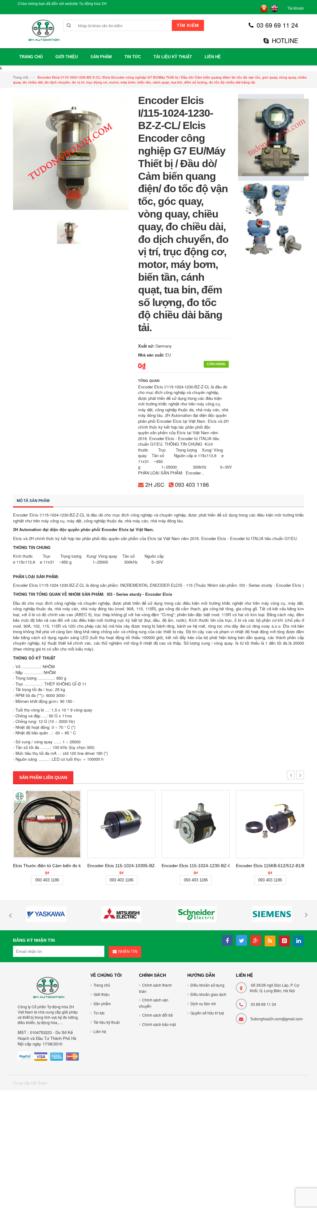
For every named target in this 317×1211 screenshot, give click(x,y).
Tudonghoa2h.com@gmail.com (276, 1018)
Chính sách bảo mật (159, 1024)
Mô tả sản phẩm (33, 501)
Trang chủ (20, 77)
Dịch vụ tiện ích (203, 1003)
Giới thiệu (101, 994)
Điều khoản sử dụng (207, 985)
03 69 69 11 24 (277, 25)
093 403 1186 (192, 484)
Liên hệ (99, 1031)
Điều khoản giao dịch (208, 994)
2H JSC (154, 484)
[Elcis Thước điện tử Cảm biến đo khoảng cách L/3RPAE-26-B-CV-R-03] (47, 824)
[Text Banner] (271, 218)
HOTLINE (285, 40)
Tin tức (99, 1012)
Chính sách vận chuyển (153, 1003)
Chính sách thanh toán (155, 988)
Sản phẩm (102, 1003)
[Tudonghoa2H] (43, 33)
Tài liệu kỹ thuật (106, 1022)
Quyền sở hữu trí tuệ (207, 1012)
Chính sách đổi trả (157, 1015)
